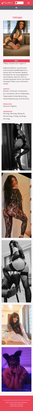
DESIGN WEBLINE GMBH (16, 406)
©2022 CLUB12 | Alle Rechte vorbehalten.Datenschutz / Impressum (16, 403)
